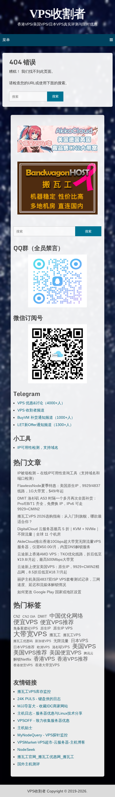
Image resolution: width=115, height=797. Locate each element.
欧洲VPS (43, 647)
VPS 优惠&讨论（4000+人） (41, 403)
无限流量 (60, 641)
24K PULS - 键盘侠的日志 (39, 699)
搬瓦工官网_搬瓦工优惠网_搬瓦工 (45, 757)
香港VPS (44, 658)
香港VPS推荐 (72, 659)
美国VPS (84, 646)
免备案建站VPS (25, 628)
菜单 (6, 40)
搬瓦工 (55, 635)
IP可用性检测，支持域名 (37, 447)
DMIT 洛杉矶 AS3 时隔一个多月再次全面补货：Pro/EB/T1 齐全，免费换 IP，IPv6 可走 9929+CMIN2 (57, 503)
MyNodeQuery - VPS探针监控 (42, 735)
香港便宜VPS (23, 665)
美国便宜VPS (65, 652)
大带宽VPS (30, 633)
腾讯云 (88, 653)
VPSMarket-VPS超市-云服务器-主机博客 (51, 742)
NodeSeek (26, 749)
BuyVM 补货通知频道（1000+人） (46, 417)
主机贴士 (24, 728)
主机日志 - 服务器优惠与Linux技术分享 (49, 713)
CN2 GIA (28, 616)
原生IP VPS (62, 628)
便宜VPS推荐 (57, 622)
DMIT (42, 616)
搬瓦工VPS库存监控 (34, 691)
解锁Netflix (22, 659)
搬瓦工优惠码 (23, 641)
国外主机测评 (28, 764)
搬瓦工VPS (72, 635)
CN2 (16, 616)
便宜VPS (25, 622)
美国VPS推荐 (30, 652)
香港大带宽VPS (47, 665)
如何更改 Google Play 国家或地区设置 (49, 592)
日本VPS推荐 (23, 647)
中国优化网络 (66, 615)
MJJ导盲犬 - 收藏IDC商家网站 (42, 706)
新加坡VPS (43, 641)
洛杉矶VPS (61, 647)
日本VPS (79, 640)
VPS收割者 (57, 13)
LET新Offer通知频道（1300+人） (45, 425)
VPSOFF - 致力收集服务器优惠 (43, 720)
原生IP (45, 628)
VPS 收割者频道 (30, 410)
